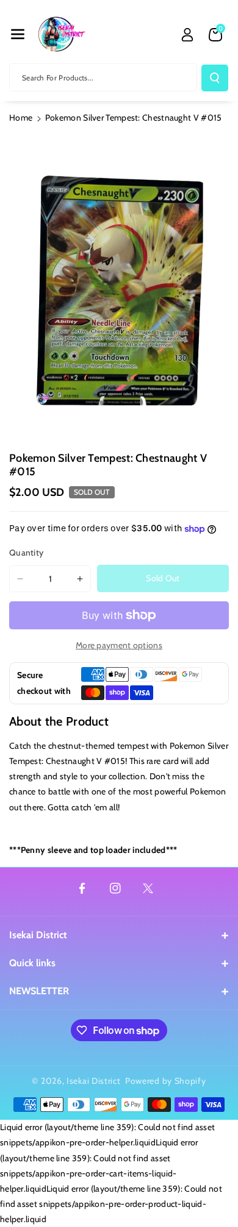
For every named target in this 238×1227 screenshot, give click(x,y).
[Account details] (187, 34)
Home (20, 117)
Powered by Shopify (165, 1080)
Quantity (26, 552)
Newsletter (39, 991)
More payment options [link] (119, 645)
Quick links (32, 963)
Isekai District (38, 935)
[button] (17, 34)
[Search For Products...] (214, 78)
